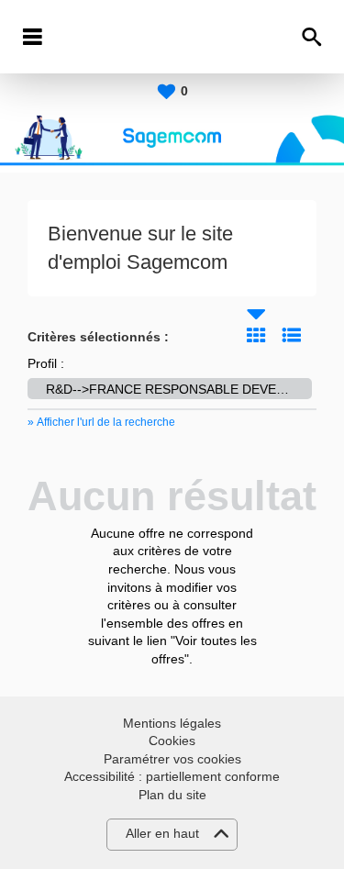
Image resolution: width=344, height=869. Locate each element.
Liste (292, 335)
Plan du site (172, 794)
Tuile (256, 335)
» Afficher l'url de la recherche (101, 422)
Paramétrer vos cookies (172, 759)
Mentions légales (172, 723)
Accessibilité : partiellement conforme (172, 776)
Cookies (172, 740)
